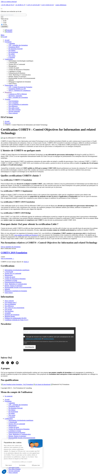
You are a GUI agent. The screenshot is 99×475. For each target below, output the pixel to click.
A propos (7, 99)
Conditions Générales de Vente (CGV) (16, 320)
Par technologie (13, 52)
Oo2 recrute (8, 309)
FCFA (5, 24)
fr (11, 30)
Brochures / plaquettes (15, 96)
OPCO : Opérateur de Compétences (19, 90)
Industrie (7, 289)
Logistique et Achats (11, 280)
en (11, 31)
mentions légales (49, 339)
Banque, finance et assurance (13, 285)
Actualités (8, 313)
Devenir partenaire (14, 111)
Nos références (13, 106)
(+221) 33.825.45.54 (47, 5)
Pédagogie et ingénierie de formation (16, 291)
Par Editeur (12, 50)
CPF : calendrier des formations (18, 45)
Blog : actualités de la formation (18, 97)
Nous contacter (13, 113)
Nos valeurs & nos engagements (14, 307)
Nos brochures (9, 311)
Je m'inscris (29, 347)
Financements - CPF (11, 85)
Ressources (8, 92)
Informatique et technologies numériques (17, 270)
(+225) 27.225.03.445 (33, 5)
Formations (8, 42)
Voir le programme (7, 258)
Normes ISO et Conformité (13, 273)
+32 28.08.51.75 (20, 5)
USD (4, 22)
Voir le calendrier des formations (10, 247)
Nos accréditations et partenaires (18, 104)
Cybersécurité (9, 272)
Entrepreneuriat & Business (13, 282)
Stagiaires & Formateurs (12, 314)
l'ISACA (26, 262)
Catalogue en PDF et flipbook (18, 94)
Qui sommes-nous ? (11, 302)
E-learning (12, 57)
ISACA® (8, 123)
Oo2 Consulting (13, 102)
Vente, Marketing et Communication (16, 284)
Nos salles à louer (14, 108)
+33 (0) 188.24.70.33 (7, 5)
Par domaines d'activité (16, 49)
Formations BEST (14, 47)
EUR (4, 21)
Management (9, 275)
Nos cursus (12, 55)
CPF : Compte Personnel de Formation (20, 87)
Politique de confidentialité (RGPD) (15, 318)
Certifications (9, 59)
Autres (60, 5)
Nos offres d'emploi (14, 109)
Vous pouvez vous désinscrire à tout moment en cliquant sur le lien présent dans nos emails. (45, 342)
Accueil (7, 40)
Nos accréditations (10, 304)
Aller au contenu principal (9, 1)
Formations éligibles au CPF (17, 89)
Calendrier (12, 43)
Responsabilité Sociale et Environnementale (18, 287)
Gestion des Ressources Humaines (15, 278)
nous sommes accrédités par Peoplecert (26, 235)
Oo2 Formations (13, 101)
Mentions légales (10, 316)
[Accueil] (4, 37)
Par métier (12, 54)
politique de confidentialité (34, 339)
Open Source (9, 292)
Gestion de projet (10, 277)
